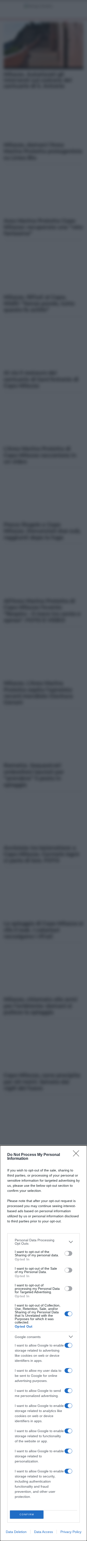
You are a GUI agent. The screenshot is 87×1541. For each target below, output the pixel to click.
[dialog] (43, 1343)
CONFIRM (27, 1514)
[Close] (77, 1155)
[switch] (68, 1253)
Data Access (43, 1532)
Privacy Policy (70, 1532)
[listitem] (43, 1241)
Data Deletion (16, 1532)
